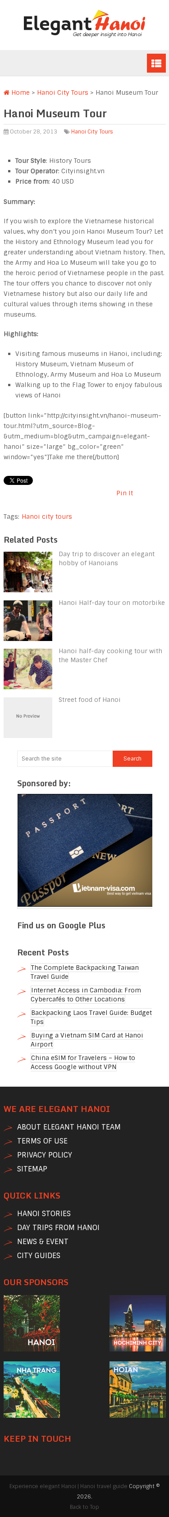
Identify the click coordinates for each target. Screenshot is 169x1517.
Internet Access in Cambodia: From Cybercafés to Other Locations (86, 994)
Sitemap (32, 1169)
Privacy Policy (44, 1155)
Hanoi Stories (44, 1213)
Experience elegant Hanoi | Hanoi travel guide (68, 1486)
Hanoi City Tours (62, 92)
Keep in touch (37, 1438)
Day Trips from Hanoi (58, 1227)
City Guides (38, 1255)
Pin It (124, 493)
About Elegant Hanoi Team (69, 1127)
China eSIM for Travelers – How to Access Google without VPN (83, 1062)
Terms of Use (42, 1141)
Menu (156, 63)
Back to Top (84, 1507)
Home (19, 92)
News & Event (43, 1241)
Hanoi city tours (47, 516)
